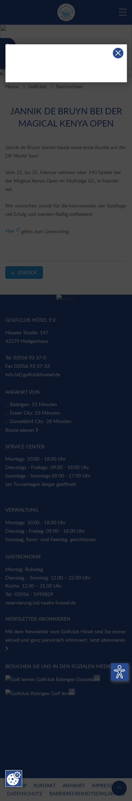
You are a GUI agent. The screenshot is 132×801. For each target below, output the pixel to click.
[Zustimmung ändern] (13, 778)
